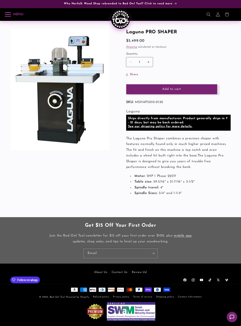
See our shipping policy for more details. (160, 126)
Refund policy (101, 297)
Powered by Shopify (77, 297)
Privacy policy (121, 297)
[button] (208, 14)
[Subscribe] (153, 253)
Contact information (190, 297)
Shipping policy (165, 297)
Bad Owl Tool (57, 297)
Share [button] (134, 74)
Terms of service (142, 297)
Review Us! (139, 272)
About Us (100, 272)
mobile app (183, 235)
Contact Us (120, 272)
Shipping (131, 47)
